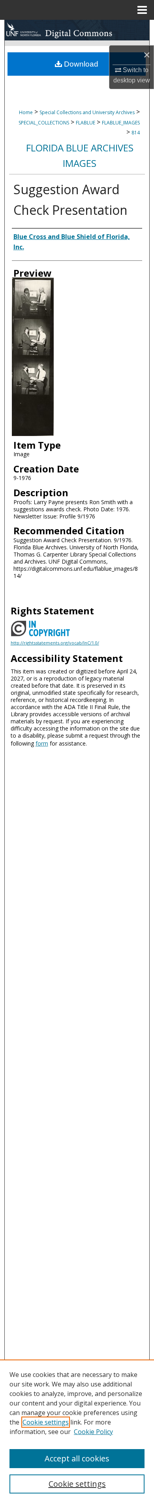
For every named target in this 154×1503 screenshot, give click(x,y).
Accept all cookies (77, 1458)
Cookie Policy (93, 1431)
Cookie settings (46, 1422)
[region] (77, 1431)
